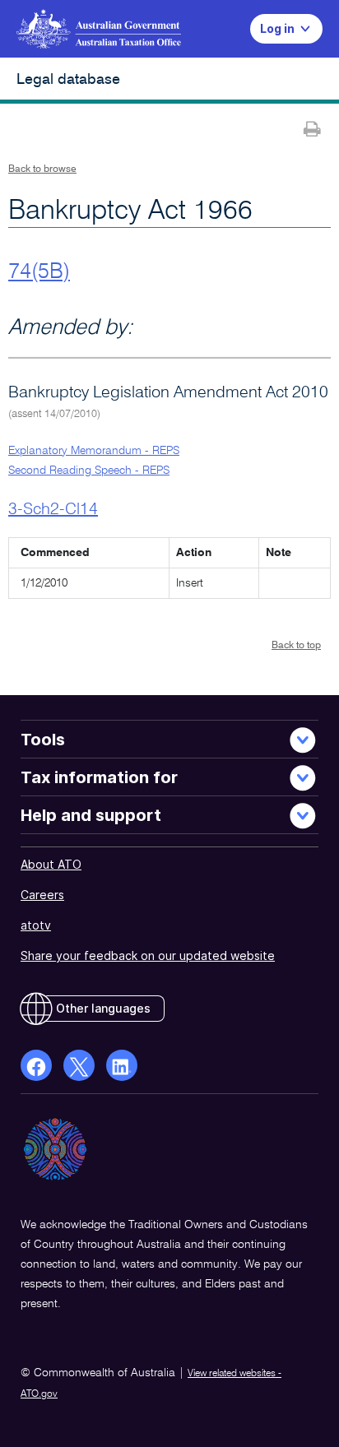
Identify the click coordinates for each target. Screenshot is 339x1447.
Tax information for (99, 777)
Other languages (103, 1008)
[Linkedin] (121, 1065)
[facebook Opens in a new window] (36, 1065)
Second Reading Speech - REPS (89, 470)
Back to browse (42, 169)
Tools (43, 739)
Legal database (68, 79)
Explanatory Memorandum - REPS (93, 451)
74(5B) (39, 272)
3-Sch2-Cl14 (53, 510)
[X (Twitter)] (79, 1065)
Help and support (91, 815)
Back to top (296, 646)
